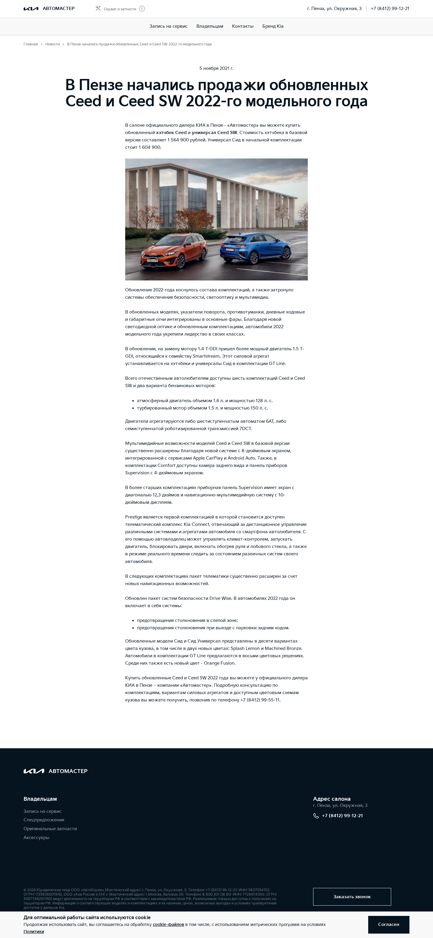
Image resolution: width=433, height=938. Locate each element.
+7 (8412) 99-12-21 (390, 8)
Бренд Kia (273, 26)
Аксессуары (36, 837)
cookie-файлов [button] (168, 924)
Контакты (243, 26)
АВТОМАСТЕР (59, 8)
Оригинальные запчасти (50, 829)
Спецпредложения (44, 820)
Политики (34, 931)
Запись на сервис (169, 26)
